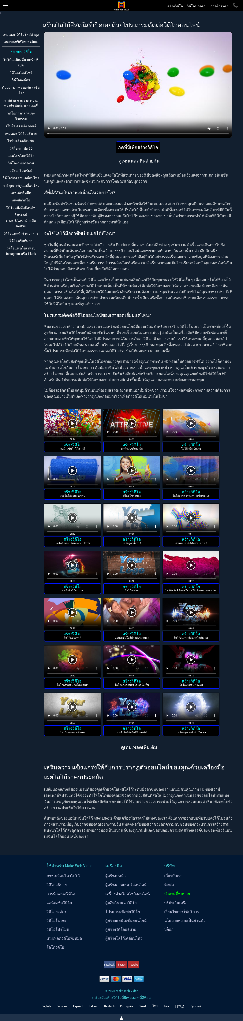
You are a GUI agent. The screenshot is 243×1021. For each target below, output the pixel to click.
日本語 (180, 1006)
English (46, 1006)
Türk (166, 1006)
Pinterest (121, 964)
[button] (72, 425)
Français (62, 1006)
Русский (195, 1006)
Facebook (109, 964)
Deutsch (109, 1006)
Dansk (143, 1006)
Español (78, 1006)
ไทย (155, 1006)
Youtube (133, 964)
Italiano (93, 1006)
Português (126, 1006)
